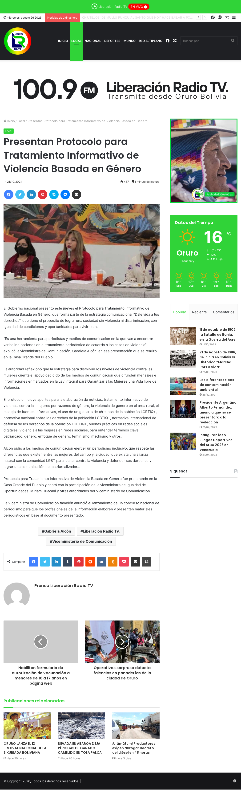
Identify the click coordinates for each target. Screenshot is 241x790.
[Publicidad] (120, 88)
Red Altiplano (150, 41)
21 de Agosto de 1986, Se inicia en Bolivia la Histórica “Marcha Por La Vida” (218, 359)
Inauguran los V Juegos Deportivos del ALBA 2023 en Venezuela (216, 442)
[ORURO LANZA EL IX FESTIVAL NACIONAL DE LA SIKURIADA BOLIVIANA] (27, 725)
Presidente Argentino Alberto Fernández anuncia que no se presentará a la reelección (218, 412)
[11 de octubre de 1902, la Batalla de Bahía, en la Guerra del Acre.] (183, 336)
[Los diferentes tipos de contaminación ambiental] (183, 386)
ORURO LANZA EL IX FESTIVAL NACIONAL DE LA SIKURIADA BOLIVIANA (25, 748)
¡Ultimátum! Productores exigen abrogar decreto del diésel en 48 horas (133, 748)
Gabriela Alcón (57, 531)
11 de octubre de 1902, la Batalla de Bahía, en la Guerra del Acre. (218, 334)
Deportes (112, 41)
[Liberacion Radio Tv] (18, 41)
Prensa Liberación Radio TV (63, 585)
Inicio (63, 41)
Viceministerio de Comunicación (82, 541)
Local (76, 41)
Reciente (199, 312)
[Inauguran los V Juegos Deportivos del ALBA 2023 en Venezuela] (183, 441)
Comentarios (223, 312)
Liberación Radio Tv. (101, 531)
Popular (179, 312)
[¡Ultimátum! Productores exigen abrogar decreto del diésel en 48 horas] (136, 725)
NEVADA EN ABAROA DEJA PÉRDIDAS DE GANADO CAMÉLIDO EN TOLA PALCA (140, 17)
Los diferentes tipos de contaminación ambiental (217, 384)
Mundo (130, 41)
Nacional (93, 41)
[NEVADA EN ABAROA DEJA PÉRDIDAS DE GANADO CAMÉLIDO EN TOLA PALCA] (81, 725)
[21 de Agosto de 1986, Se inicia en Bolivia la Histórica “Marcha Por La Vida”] (183, 359)
